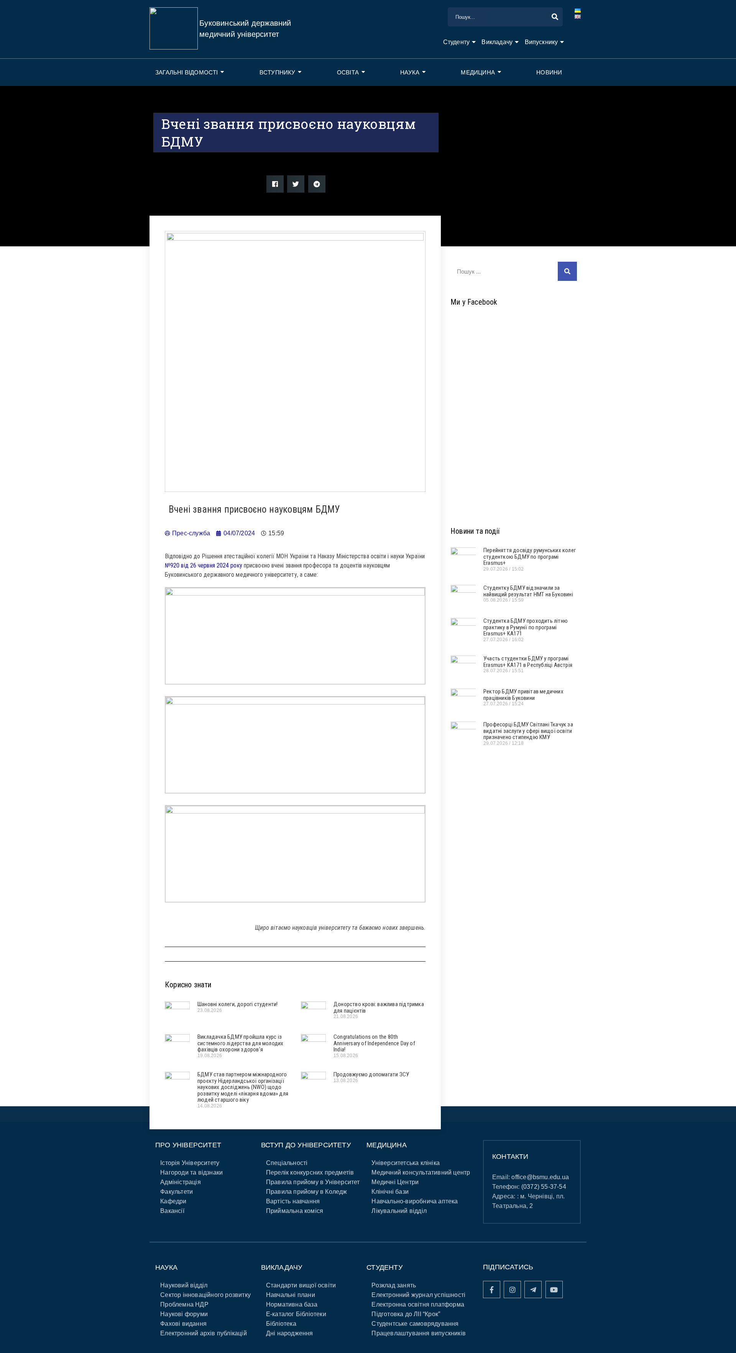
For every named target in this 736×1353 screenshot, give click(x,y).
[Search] (567, 271)
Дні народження (289, 1333)
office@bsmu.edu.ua (540, 1177)
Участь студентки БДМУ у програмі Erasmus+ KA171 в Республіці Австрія (527, 661)
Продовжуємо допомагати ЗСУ (371, 1074)
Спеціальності (287, 1163)
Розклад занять (393, 1285)
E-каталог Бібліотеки (296, 1314)
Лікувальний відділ (399, 1211)
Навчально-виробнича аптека (414, 1201)
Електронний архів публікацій (203, 1333)
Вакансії (172, 1211)
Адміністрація (180, 1182)
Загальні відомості (186, 72)
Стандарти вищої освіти (301, 1285)
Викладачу (497, 42)
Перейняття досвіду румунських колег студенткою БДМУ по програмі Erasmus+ (529, 556)
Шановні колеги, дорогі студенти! (237, 1004)
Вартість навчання (293, 1201)
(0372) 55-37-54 (543, 1186)
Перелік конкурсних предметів (310, 1172)
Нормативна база (291, 1304)
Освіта (348, 72)
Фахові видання (183, 1323)
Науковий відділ (183, 1285)
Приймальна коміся (294, 1211)
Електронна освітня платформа (417, 1304)
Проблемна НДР (184, 1304)
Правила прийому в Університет (313, 1182)
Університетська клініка (405, 1163)
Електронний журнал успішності (418, 1295)
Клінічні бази (390, 1191)
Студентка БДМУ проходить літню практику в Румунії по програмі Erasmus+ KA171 (525, 627)
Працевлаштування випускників (418, 1333)
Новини (549, 72)
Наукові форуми (184, 1314)
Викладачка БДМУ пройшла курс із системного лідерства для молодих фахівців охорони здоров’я (240, 1043)
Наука (409, 72)
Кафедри (173, 1201)
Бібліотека (281, 1323)
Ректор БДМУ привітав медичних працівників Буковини (523, 694)
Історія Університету (189, 1163)
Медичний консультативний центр (420, 1172)
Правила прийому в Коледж (306, 1191)
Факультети (176, 1191)
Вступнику (278, 72)
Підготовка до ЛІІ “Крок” (405, 1314)
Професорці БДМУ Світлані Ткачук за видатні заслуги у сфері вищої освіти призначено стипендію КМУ (528, 731)
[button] (275, 184)
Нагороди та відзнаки (191, 1172)
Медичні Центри (395, 1182)
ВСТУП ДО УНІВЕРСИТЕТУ (306, 1145)
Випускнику (541, 42)
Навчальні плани (290, 1295)
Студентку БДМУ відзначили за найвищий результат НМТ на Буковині (528, 591)
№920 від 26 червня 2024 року (203, 565)
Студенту (456, 42)
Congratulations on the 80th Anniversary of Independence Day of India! (374, 1043)
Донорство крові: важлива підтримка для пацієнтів (379, 1007)
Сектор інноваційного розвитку (205, 1295)
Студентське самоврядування (414, 1323)
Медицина (478, 72)
